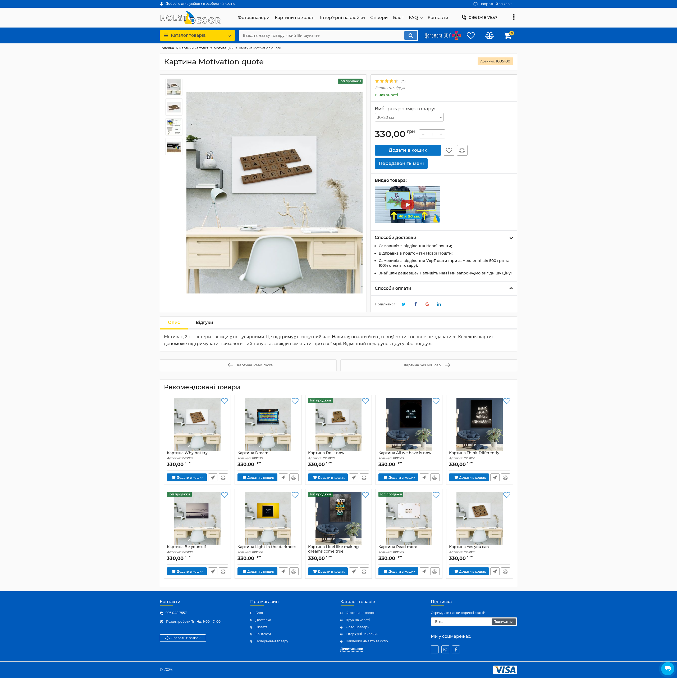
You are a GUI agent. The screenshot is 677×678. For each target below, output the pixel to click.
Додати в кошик (408, 150)
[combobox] (409, 117)
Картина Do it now (326, 455)
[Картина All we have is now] (409, 424)
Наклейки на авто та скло (367, 641)
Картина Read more (397, 549)
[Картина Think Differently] (479, 424)
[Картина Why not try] (197, 424)
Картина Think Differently (474, 455)
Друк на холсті (358, 620)
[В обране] (449, 150)
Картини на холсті (360, 613)
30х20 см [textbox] (385, 117)
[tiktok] (435, 649)
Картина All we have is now (405, 455)
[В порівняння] (462, 150)
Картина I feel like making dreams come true (333, 551)
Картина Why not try (187, 455)
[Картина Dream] (268, 424)
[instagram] (445, 649)
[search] (410, 35)
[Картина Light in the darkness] (268, 518)
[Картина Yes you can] (479, 518)
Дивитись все (351, 649)
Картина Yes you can (469, 549)
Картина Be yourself (186, 549)
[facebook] (456, 649)
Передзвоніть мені (212, 477)
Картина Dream (252, 455)
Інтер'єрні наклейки (362, 634)
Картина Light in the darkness (266, 549)
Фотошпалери (357, 627)
